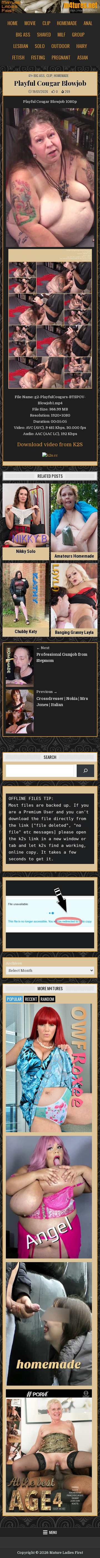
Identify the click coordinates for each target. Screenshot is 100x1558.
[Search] (85, 770)
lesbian (20, 45)
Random (47, 999)
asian (82, 57)
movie (30, 23)
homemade (67, 23)
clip (46, 23)
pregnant (61, 57)
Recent (31, 999)
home (13, 23)
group (78, 34)
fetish (18, 57)
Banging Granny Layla (74, 632)
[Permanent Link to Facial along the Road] (49, 1324)
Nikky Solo (25, 551)
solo (40, 45)
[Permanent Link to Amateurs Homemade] (74, 517)
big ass (23, 34)
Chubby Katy (26, 631)
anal (88, 23)
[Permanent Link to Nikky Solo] (25, 515)
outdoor (60, 45)
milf (61, 34)
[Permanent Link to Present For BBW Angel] (49, 1197)
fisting (38, 57)
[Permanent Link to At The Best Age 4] (49, 1450)
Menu (53, 1532)
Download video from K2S (50, 444)
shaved (44, 34)
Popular (14, 999)
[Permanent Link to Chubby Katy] (25, 595)
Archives (14, 963)
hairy (81, 45)
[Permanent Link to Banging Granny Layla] (74, 595)
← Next (42, 648)
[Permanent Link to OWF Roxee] (49, 1068)
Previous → (46, 692)
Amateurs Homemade (74, 556)
